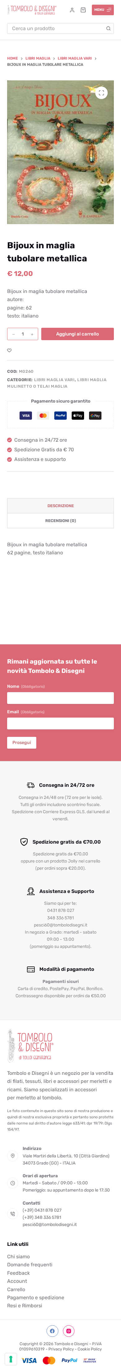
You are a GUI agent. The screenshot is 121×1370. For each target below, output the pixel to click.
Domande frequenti (29, 1265)
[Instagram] (69, 1331)
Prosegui (21, 742)
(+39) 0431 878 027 (42, 1210)
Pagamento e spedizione (35, 1297)
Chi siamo (18, 1257)
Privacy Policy (61, 1349)
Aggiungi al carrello (77, 334)
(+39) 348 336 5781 (42, 1217)
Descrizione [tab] (60, 505)
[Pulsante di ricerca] (108, 28)
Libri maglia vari (54, 379)
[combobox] (55, 28)
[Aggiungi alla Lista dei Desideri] (9, 350)
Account (17, 1281)
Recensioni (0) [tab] (60, 520)
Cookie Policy (90, 1349)
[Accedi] (72, 10)
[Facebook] (52, 1331)
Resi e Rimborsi (24, 1306)
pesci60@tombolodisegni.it (50, 1224)
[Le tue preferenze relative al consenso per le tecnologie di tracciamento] (11, 1359)
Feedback (18, 1273)
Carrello (16, 1289)
